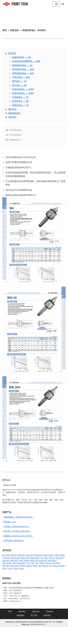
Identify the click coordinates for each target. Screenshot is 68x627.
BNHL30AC (35, 558)
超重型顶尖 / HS (20, 105)
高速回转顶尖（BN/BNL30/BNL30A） (19, 517)
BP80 (35, 566)
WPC (42, 563)
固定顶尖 (12, 109)
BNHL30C (16, 558)
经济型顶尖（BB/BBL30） (14, 540)
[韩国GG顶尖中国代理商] (15, 4)
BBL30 (45, 566)
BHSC (26, 561)
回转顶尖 (12, 53)
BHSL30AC (6, 563)
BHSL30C (42, 561)
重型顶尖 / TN (19, 81)
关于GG (34, 615)
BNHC (62, 555)
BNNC (51, 555)
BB (40, 566)
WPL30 (48, 563)
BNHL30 (6, 558)
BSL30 (52, 558)
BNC (8, 555)
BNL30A (29, 555)
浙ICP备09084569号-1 (38, 624)
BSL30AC (14, 561)
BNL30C (21, 555)
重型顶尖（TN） (10, 522)
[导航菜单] (56, 4)
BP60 (22, 566)
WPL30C (56, 563)
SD (50, 566)
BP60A (29, 566)
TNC (32, 563)
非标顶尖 (12, 117)
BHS (21, 561)
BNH (57, 555)
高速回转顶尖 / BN (21, 57)
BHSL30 (34, 561)
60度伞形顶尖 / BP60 (23, 89)
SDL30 (56, 566)
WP (37, 563)
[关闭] (63, 4)
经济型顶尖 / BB (20, 101)
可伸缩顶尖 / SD (20, 97)
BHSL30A (52, 561)
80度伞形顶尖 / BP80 (23, 93)
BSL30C (59, 558)
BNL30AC (38, 555)
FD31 (4, 568)
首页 (10, 611)
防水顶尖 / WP (19, 85)
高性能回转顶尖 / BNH (23, 69)
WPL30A (5, 566)
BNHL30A (25, 558)
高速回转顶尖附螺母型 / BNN (26, 61)
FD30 (62, 566)
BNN (45, 555)
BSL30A (5, 561)
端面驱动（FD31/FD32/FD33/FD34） (18, 536)
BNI (14, 563)
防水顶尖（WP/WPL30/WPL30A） (17, 531)
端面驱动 (20, 615)
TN (28, 563)
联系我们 (47, 615)
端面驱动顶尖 (14, 113)
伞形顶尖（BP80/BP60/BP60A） (17, 527)
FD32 (10, 568)
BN (3, 555)
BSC (46, 558)
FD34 (21, 568)
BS (42, 558)
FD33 (16, 568)
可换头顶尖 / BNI (21, 77)
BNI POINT (21, 563)
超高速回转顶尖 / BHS (23, 73)
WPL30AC (15, 566)
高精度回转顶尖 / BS (22, 65)
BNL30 (14, 555)
